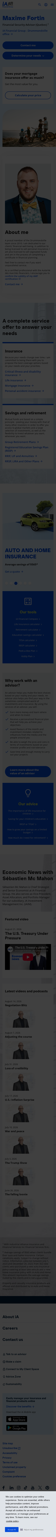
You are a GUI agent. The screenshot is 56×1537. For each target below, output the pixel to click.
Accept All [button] (12, 1529)
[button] (32, 1529)
